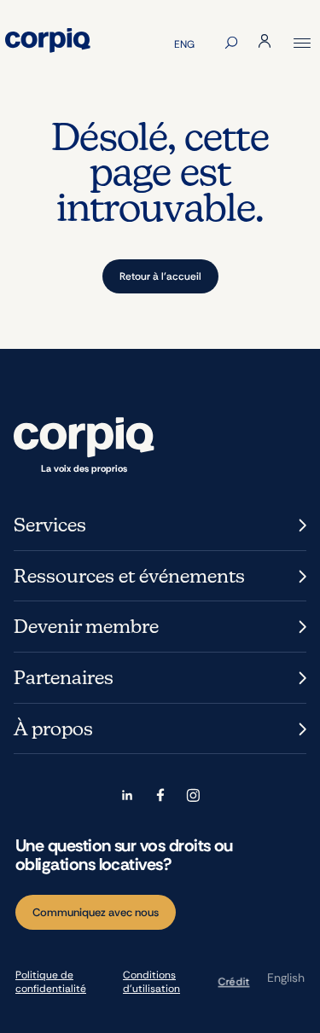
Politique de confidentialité (50, 981)
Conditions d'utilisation (151, 981)
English (286, 977)
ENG (184, 44)
